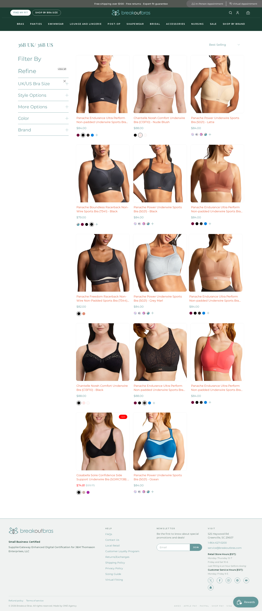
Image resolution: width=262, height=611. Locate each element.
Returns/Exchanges (117, 557)
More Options (32, 106)
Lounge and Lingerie (86, 24)
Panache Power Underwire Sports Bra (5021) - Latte (215, 120)
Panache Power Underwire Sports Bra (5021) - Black (158, 209)
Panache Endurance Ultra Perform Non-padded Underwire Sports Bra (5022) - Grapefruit (216, 388)
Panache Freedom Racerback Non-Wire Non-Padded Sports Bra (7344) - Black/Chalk (102, 299)
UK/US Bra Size (34, 83)
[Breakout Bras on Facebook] (219, 580)
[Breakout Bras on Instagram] (228, 580)
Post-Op (114, 24)
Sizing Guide (113, 574)
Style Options (32, 95)
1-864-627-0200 (217, 542)
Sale (213, 24)
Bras (20, 24)
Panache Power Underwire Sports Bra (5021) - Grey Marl (158, 298)
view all (62, 69)
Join (196, 547)
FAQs (108, 534)
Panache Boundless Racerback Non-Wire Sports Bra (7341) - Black (102, 209)
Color (23, 118)
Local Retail (112, 545)
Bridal (155, 24)
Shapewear (135, 24)
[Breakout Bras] (131, 13)
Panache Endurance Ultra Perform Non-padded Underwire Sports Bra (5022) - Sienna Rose (216, 209)
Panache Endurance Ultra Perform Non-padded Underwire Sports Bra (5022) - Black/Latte (158, 388)
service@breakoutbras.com (225, 547)
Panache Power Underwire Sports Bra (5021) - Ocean (158, 477)
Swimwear (56, 24)
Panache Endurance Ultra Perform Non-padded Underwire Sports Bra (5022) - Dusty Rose (214, 299)
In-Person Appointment (209, 3)
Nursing (197, 24)
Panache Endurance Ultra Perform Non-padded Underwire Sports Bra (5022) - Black (101, 120)
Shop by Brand (234, 24)
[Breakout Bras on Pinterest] (237, 580)
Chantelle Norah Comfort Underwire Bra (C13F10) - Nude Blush (159, 120)
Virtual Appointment (245, 3)
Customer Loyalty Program (122, 551)
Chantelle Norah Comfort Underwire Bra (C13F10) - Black (102, 388)
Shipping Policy (115, 562)
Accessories (175, 24)
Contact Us (112, 539)
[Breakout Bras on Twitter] (211, 580)
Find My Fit (20, 12)
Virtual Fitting (114, 579)
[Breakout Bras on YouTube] (246, 580)
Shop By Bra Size (46, 12)
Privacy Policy (114, 568)
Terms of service (34, 600)
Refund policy (16, 600)
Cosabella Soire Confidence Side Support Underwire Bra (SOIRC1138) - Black (102, 477)
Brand (24, 129)
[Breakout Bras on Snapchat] (211, 587)
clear (65, 81)
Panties (36, 24)
